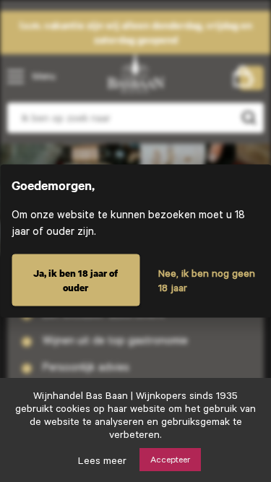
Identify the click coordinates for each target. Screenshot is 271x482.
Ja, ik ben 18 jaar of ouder (75, 280)
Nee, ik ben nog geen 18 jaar (206, 280)
